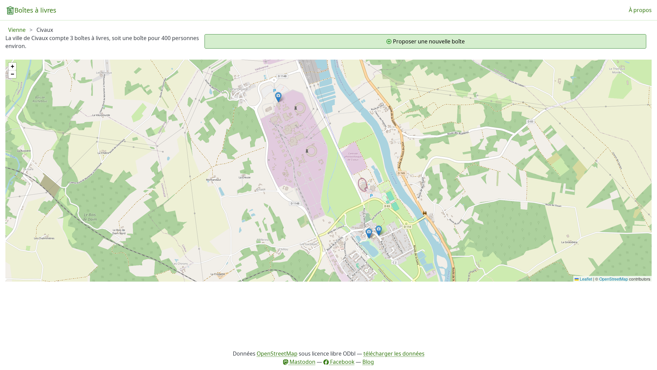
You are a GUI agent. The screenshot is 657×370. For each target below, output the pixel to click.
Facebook (341, 361)
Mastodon (301, 361)
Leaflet (585, 279)
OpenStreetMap (613, 279)
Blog (368, 361)
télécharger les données (393, 353)
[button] (378, 230)
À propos (640, 10)
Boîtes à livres (35, 10)
